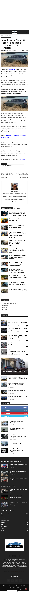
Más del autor (17, 208)
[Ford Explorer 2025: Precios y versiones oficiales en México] (4, 284)
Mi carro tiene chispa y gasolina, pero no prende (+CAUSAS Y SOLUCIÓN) (17, 257)
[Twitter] (20, 580)
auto (18, 163)
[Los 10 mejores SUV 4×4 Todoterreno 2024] (4, 473)
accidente (9, 163)
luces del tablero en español (9, 303)
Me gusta (25, 407)
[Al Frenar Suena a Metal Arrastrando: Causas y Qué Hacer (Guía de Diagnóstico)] (4, 264)
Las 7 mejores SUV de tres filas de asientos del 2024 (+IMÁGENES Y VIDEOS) (17, 337)
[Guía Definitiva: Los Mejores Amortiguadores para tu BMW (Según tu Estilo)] (4, 436)
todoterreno (9, 165)
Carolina (4, 373)
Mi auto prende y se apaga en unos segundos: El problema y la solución (17, 250)
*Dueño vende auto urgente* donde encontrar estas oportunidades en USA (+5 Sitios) (17, 322)
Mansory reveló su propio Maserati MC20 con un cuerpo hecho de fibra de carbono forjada (22, 175)
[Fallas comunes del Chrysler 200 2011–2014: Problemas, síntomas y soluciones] (4, 378)
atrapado (14, 163)
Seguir (25, 410)
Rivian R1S (12, 69)
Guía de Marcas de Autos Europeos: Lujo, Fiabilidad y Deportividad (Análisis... (18, 450)
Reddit (22, 163)
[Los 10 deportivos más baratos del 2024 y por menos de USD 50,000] (4, 330)
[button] (2, 32)
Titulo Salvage (5, 305)
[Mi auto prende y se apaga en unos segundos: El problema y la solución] (4, 250)
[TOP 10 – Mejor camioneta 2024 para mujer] (4, 466)
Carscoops (22, 159)
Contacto (13, 585)
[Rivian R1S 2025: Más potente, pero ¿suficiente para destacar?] (4, 277)
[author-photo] (14, 189)
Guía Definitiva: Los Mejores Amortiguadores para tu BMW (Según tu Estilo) (18, 436)
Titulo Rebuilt (5, 309)
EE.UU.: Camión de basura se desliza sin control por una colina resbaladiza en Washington (7, 175)
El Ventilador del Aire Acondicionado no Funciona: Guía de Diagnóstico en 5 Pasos (18, 270)
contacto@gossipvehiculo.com (18, 571)
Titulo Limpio (5, 307)
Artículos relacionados (7, 208)
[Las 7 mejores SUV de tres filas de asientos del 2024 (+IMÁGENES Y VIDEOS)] (4, 337)
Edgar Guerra (5, 50)
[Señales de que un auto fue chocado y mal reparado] (4, 227)
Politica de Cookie (6, 585)
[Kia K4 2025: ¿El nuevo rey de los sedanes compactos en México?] (4, 291)
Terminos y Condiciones (14, 587)
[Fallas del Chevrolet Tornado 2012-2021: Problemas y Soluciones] (4, 398)
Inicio (2, 35)
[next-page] (4, 296)
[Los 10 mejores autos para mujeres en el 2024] (4, 479)
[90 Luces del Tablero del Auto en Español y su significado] (4, 497)
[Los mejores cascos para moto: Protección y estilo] (4, 429)
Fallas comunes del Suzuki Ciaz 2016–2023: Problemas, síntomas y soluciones (14, 370)
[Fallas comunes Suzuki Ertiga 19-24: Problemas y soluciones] (4, 392)
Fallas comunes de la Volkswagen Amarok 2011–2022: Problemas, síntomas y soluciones (16, 385)
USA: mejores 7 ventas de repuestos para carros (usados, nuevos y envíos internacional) (16, 351)
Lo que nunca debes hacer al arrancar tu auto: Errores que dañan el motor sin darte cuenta (17, 213)
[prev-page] (2, 296)
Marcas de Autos (8, 35)
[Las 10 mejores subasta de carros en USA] (4, 345)
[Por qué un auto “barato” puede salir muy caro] (4, 220)
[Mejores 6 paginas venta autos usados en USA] (4, 491)
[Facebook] (13, 202)
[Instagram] (16, 202)
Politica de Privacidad (20, 585)
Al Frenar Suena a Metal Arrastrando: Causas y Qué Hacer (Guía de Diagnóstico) (18, 264)
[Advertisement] (14, 15)
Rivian (10, 37)
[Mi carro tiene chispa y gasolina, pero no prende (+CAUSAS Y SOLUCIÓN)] (4, 257)
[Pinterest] (16, 580)
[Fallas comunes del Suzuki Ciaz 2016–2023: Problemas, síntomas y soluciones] (14, 366)
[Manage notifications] (26, 589)
